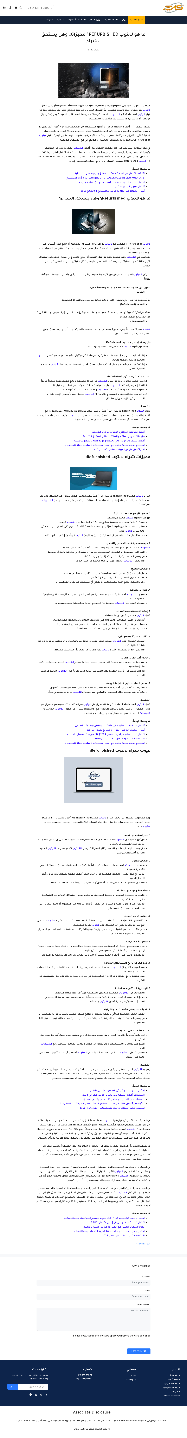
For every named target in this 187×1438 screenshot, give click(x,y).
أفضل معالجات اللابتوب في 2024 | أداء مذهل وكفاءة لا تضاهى (110, 726)
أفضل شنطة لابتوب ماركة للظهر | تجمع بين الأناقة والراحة (112, 182)
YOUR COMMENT (143, 1305)
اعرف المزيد (22, 1421)
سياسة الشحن (173, 1376)
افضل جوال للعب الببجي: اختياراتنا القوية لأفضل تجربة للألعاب (109, 1231)
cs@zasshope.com (84, 1379)
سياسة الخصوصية (171, 1388)
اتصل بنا (176, 1392)
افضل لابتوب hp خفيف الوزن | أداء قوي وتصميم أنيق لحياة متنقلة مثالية (104, 1218)
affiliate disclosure (172, 1396)
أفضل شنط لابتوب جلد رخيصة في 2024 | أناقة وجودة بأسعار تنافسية (106, 734)
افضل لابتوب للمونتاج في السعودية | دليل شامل (117, 1090)
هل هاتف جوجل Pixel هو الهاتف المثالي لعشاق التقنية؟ (114, 436)
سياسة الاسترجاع (172, 1384)
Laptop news (144, 1244)
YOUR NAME (145, 1277)
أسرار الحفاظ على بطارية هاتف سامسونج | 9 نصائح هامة (112, 191)
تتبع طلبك (131, 1380)
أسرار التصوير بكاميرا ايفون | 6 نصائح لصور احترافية (115, 730)
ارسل (12, 1387)
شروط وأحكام (174, 1380)
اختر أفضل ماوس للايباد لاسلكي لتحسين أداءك (118, 449)
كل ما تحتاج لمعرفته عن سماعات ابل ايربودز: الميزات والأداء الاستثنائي (105, 178)
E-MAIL (147, 1291)
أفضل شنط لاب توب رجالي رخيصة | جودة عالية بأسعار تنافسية (109, 441)
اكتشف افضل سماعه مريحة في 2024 (123, 1236)
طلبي (133, 1376)
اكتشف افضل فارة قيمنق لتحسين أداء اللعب (119, 739)
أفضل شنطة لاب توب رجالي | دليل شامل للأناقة (118, 1222)
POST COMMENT (138, 1351)
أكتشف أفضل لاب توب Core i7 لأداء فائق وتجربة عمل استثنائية (110, 173)
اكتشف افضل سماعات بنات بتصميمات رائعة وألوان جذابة (112, 1108)
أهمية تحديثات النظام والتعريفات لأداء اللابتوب (118, 432)
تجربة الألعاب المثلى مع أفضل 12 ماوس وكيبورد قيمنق (114, 1099)
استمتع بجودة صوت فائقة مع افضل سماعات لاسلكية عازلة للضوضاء (105, 445)
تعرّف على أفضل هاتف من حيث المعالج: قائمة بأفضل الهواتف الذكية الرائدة (102, 1104)
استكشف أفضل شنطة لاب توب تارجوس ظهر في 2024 (113, 1095)
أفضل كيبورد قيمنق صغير (130, 187)
